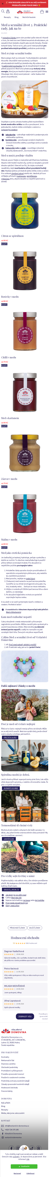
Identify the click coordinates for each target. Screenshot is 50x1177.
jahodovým (10, 134)
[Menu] (47, 11)
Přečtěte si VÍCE (10, 737)
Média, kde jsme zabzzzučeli (12, 1113)
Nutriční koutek (28, 17)
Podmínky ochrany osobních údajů (15, 1081)
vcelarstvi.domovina (13, 1137)
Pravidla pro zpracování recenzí (43, 1016)
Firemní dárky (6, 1091)
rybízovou (5, 178)
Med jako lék (16, 897)
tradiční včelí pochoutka (12, 66)
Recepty (7, 17)
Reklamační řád (7, 1060)
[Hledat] (3, 11)
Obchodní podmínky (9, 1067)
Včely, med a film (12, 905)
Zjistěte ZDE (9, 839)
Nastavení (17, 1173)
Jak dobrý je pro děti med (16, 895)
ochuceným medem (9, 129)
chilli (23, 148)
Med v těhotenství (13, 612)
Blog (17, 17)
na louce (26, 900)
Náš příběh (5, 1103)
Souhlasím (25, 1166)
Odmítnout (30, 1173)
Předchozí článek (17, 928)
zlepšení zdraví (17, 173)
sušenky (16, 1156)
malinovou (21, 176)
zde (27, 1159)
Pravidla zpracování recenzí (12, 1074)
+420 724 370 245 (12, 1129)
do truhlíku (39, 900)
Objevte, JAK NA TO (11, 889)
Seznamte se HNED (11, 788)
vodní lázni (30, 578)
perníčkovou (32, 176)
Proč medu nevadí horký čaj (17, 903)
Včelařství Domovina (13, 1133)
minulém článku (9, 37)
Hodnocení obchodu (25, 938)
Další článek (34, 928)
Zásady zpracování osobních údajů (15, 1084)
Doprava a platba (8, 1064)
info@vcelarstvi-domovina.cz (17, 1126)
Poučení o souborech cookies (13, 1077)
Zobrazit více (25, 1016)
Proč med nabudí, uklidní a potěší (22, 644)
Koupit (4, 244)
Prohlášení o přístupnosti (12, 1070)
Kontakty (5, 1057)
